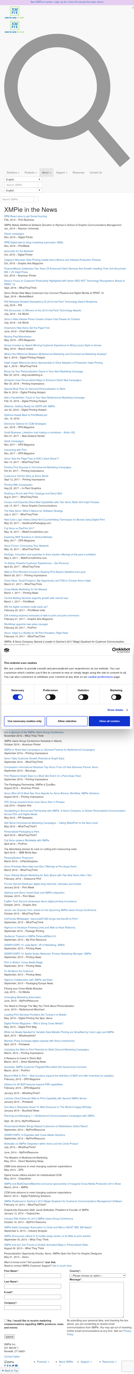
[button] (23, 179)
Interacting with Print (15, 449)
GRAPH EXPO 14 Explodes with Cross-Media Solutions (34, 1135)
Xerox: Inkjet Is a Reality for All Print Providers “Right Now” (36, 633)
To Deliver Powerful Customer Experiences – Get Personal (36, 563)
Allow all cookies (109, 721)
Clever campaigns (14, 233)
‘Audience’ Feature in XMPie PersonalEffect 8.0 (30, 936)
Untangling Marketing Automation (22, 997)
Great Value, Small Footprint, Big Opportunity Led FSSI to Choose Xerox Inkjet (47, 580)
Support (61, 172)
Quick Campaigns (14, 441)
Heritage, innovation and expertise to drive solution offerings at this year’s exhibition (50, 554)
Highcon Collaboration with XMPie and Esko (28, 979)
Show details (115, 709)
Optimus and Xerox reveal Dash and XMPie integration (34, 892)
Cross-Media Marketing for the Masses (25, 589)
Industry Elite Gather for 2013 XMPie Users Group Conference (38, 1218)
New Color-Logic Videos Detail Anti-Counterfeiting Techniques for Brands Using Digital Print (54, 519)
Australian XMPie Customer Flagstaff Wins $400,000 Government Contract (45, 1067)
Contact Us (96, 172)
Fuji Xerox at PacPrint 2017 (19, 528)
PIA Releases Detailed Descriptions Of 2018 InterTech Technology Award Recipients (50, 301)
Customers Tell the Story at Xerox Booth (26, 476)
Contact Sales (12, 1356)
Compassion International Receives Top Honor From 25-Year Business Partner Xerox (51, 767)
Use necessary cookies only (25, 721)
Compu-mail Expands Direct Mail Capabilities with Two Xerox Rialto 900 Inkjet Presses (51, 502)
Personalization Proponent (18, 857)
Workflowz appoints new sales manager (26, 624)
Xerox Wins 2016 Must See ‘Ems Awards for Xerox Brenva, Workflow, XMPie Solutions (51, 793)
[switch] (50, 697)
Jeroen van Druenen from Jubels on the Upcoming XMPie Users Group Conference (50, 910)
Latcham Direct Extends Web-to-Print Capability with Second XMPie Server (45, 1098)
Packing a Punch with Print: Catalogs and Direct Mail (33, 493)
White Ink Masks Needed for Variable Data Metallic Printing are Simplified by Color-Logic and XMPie (59, 1032)
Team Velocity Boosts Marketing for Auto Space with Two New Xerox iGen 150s (48, 875)
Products (30, 172)
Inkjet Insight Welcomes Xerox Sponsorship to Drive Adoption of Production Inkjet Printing (53, 362)
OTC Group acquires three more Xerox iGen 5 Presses (34, 802)
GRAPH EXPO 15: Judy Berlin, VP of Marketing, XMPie (34, 945)
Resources (78, 172)
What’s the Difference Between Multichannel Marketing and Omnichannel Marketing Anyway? (55, 354)
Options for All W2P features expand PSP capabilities (33, 1084)
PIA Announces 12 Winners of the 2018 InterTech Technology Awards (42, 310)
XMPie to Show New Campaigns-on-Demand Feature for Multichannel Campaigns (49, 749)
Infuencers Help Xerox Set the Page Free (27, 327)
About (45, 172)
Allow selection (67, 721)
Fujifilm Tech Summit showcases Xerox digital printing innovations (40, 901)
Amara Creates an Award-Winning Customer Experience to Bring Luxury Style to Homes (52, 345)
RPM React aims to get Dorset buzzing (25, 216)
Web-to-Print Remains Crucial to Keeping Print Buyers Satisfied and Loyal (44, 572)
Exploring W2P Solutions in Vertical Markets (28, 537)
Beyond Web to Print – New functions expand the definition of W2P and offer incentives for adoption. (59, 1075)
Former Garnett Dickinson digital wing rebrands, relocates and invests (42, 884)
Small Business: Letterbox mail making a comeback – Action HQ (39, 432)
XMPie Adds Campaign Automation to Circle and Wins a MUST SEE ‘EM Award (47, 1227)
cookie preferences (100, 676)
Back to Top (11, 1370)
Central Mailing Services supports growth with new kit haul (36, 598)
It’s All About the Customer (19, 971)
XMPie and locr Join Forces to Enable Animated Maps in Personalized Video (46, 1244)
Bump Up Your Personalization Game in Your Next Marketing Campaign (43, 371)
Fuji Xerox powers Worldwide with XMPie (26, 840)
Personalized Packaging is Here (21, 831)
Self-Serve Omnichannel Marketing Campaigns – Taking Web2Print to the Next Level (51, 823)
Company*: (10, 1302)
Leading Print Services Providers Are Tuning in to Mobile (35, 1014)
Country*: (75, 1271)
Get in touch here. (62, 1265)
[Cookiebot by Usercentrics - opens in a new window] (114, 650)
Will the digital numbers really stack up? (26, 606)
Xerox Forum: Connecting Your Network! (26, 545)
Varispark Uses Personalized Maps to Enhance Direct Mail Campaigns (42, 380)
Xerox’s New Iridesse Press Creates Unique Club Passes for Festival (42, 319)
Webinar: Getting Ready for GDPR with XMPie (29, 406)
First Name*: (11, 1271)
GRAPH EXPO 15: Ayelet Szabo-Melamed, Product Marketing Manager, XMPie (47, 953)
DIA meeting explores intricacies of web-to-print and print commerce (41, 615)
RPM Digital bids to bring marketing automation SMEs (33, 242)
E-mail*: (8, 1292)
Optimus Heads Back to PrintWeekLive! (25, 415)
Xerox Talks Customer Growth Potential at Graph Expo (34, 758)
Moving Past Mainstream (18, 336)
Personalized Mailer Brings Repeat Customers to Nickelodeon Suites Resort (46, 1126)
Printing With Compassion (18, 484)
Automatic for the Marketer (19, 251)
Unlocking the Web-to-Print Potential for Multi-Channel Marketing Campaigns (46, 1049)
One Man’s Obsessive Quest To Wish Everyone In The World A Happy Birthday (47, 1107)
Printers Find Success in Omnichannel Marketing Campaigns (37, 467)
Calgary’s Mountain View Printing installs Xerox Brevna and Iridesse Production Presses (52, 259)
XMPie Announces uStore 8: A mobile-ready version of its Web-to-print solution (47, 1236)
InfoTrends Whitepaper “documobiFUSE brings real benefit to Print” (41, 918)
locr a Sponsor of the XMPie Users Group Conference (34, 732)
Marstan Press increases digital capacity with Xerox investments (39, 1040)
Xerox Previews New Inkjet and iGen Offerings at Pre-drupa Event (40, 866)
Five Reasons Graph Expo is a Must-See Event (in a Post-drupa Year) (42, 775)
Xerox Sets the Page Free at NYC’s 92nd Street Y (31, 458)
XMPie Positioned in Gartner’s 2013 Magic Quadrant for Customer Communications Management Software (63, 1201)
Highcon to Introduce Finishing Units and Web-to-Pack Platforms (39, 927)
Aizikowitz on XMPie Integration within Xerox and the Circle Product (41, 1143)
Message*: (76, 1279)
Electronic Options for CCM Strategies (25, 423)
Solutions (12, 172)
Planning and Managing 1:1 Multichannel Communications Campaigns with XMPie (49, 1115)
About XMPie (66, 1361)
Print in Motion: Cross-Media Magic (23, 962)
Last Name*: (11, 1281)
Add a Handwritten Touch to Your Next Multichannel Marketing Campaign (44, 397)
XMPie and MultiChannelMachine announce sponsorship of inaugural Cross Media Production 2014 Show (62, 1183)
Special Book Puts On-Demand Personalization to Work (34, 388)
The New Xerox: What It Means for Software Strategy (33, 511)
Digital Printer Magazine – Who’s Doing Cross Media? (33, 1023)
